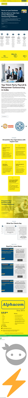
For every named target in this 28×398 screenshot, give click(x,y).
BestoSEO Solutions (20, 333)
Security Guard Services (20, 147)
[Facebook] (22, 0)
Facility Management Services (20, 165)
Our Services (14, 137)
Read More (20, 260)
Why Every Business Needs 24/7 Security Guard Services (20, 283)
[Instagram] (24, 0)
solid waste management (6, 169)
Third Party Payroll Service (6, 148)
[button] (1, 126)
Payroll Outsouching (5, 264)
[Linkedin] (25, 0)
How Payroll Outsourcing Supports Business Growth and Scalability (20, 267)
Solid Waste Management (5, 165)
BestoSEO (18, 249)
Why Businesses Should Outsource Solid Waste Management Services (20, 251)
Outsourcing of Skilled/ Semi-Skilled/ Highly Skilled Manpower (13, 181)
